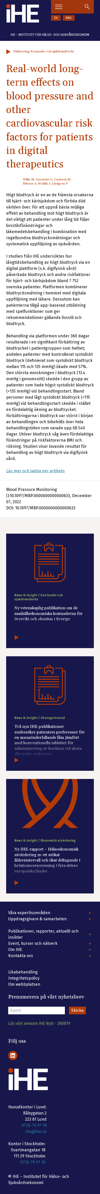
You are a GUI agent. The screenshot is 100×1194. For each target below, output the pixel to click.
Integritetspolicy (23, 978)
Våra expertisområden (29, 912)
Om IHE (15, 949)
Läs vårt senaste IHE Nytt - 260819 (39, 1023)
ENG (69, 18)
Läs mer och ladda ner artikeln (35, 470)
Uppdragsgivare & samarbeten (37, 918)
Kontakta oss (20, 955)
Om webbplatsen (24, 984)
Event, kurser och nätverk (32, 943)
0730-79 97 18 (34, 1125)
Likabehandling (23, 972)
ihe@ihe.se (36, 1131)
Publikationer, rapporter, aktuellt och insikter (43, 934)
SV (56, 18)
